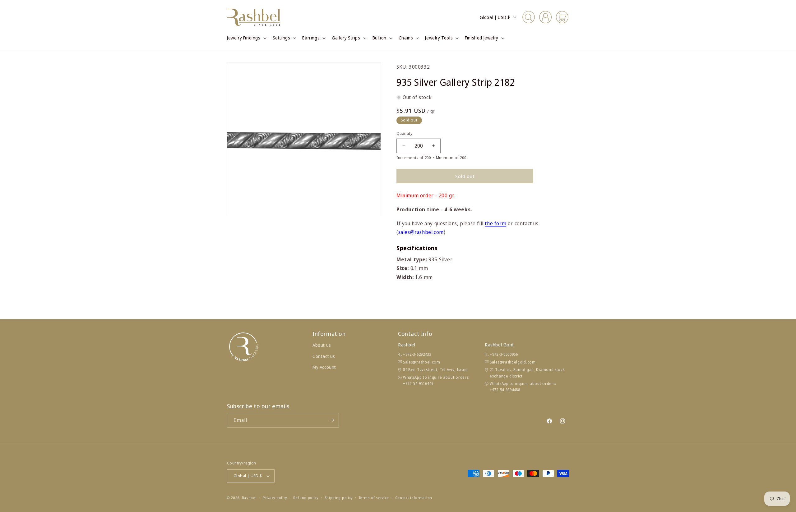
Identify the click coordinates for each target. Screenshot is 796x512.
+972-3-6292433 (417, 354)
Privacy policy (275, 497)
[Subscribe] (332, 420)
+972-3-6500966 (504, 354)
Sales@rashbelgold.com (513, 362)
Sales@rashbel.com (421, 362)
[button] (246, 37)
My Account (324, 367)
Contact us (323, 356)
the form (495, 223)
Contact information (413, 497)
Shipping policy (339, 497)
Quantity (404, 133)
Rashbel (249, 497)
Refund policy (305, 497)
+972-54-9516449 (418, 383)
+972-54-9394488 (505, 389)
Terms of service (374, 497)
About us (321, 345)
